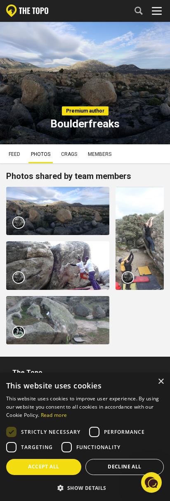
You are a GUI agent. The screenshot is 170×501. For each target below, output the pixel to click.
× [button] (161, 382)
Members (99, 154)
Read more (54, 415)
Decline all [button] (124, 466)
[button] (85, 488)
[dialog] (85, 437)
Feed (14, 154)
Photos (40, 154)
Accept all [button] (43, 466)
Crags (69, 154)
